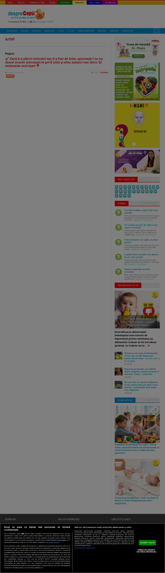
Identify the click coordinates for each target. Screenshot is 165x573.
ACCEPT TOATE (147, 543)
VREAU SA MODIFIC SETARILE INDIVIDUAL (146, 551)
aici (25, 559)
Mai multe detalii (53, 542)
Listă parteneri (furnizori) (85, 548)
